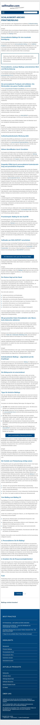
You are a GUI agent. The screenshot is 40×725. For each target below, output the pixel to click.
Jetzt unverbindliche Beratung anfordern (20, 435)
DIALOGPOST (24, 115)
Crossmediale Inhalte (26, 209)
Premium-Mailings (7, 649)
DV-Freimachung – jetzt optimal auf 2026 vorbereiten (16, 622)
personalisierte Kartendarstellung (20, 142)
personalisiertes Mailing (21, 44)
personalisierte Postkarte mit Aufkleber (15, 88)
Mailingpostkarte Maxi (8, 679)
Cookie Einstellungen (23, 717)
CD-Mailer (5, 687)
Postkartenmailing (33, 23)
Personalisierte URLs (8, 655)
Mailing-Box (6, 673)
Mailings (11, 33)
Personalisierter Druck (8, 652)
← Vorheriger (18, 593)
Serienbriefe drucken (8, 660)
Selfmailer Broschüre (8, 681)
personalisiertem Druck (7, 75)
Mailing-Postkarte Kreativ (9, 684)
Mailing (26, 362)
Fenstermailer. (4, 248)
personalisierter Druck (10, 412)
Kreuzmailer (29, 246)
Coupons (17, 159)
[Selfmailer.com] (12, 7)
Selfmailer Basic (7, 676)
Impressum (6, 717)
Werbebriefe (6, 646)
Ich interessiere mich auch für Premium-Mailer (17, 256)
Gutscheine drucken (8, 657)
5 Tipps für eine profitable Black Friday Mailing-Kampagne (17, 634)
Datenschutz (14, 717)
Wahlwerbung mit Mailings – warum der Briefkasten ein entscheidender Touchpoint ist (17, 626)
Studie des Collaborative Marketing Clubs (16, 334)
